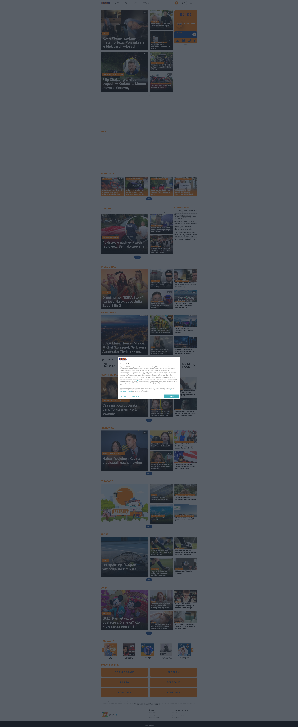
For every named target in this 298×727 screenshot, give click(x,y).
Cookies (130, 391)
